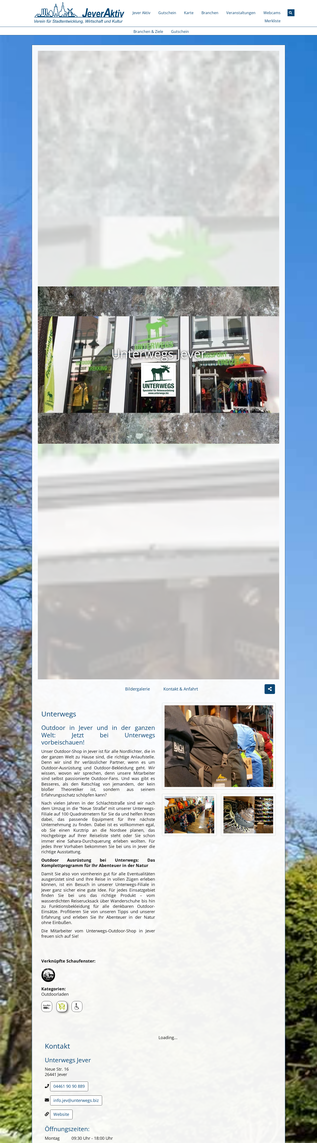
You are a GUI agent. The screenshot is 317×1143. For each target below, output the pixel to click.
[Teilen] (270, 689)
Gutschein (167, 12)
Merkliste (273, 20)
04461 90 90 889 (69, 1086)
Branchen (209, 12)
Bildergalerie (137, 689)
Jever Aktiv (141, 12)
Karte (189, 12)
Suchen (293, 12)
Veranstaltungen (241, 12)
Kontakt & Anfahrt (180, 689)
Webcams (272, 12)
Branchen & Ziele (148, 31)
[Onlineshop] (62, 1006)
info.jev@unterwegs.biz (76, 1100)
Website (61, 1114)
